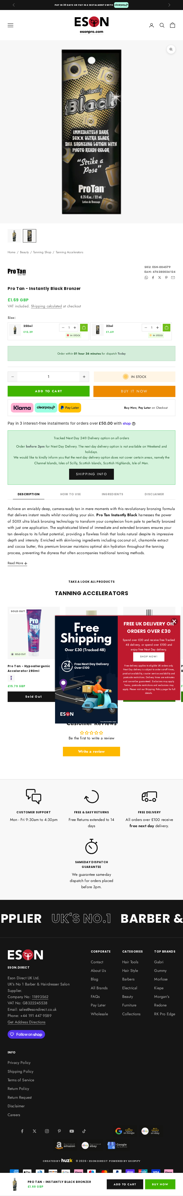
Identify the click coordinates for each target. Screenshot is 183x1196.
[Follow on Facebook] (22, 1131)
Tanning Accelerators (69, 252)
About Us (98, 970)
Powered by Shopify (124, 1161)
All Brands (99, 988)
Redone (160, 1005)
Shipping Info (91, 474)
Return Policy (18, 1088)
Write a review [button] (91, 751)
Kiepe (158, 988)
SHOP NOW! (149, 656)
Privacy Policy (19, 1062)
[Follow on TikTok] (84, 1131)
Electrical (129, 988)
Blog (94, 979)
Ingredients (112, 494)
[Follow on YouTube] (71, 1131)
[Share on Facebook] (153, 277)
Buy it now (134, 391)
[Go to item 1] (14, 235)
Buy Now (160, 1184)
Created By (51, 1160)
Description (29, 494)
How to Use (70, 494)
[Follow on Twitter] (34, 1131)
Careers (14, 1115)
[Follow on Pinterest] (59, 1131)
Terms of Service (21, 1080)
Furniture (129, 1005)
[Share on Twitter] (160, 277)
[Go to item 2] (29, 235)
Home (12, 252)
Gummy (160, 970)
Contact (97, 962)
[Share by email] (173, 277)
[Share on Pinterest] (166, 277)
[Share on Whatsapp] (146, 277)
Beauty (24, 252)
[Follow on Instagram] (47, 1131)
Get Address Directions (27, 1022)
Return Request (20, 1097)
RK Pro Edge (164, 1014)
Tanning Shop (42, 252)
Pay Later (98, 1005)
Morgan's (161, 996)
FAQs (95, 996)
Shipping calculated (46, 306)
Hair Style (130, 970)
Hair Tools (130, 962)
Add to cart (48, 391)
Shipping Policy (20, 1071)
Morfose (161, 979)
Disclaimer (154, 494)
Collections (131, 1014)
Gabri (158, 962)
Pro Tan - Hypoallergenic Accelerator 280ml (29, 668)
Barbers (128, 979)
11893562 (40, 997)
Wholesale (99, 1014)
